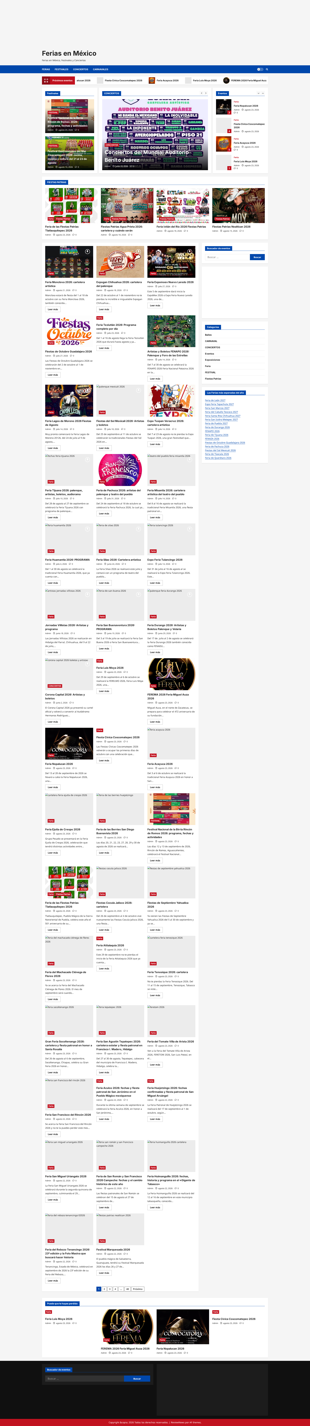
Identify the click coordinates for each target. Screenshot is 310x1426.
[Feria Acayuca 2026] (171, 744)
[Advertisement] (97, 22)
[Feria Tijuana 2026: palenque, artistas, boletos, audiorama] (69, 470)
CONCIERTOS (80, 69)
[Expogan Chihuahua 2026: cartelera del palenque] (120, 262)
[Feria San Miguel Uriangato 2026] (69, 1156)
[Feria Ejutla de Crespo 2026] (69, 809)
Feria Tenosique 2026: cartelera (167, 972)
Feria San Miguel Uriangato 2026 (65, 1176)
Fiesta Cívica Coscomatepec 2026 (90, 80)
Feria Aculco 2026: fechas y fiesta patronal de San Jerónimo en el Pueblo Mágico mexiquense (117, 1091)
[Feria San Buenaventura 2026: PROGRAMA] (120, 605)
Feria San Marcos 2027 (217, 408)
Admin (107, 166)
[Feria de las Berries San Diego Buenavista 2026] (120, 809)
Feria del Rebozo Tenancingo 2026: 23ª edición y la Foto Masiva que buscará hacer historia (67, 1253)
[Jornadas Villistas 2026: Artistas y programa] (69, 605)
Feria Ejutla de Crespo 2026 (62, 829)
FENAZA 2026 (212, 438)
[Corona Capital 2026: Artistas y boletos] (69, 674)
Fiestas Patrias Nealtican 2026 (231, 226)
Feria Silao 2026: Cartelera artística (118, 559)
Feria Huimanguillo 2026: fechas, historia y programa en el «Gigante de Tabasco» (171, 1180)
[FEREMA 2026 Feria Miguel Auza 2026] (171, 674)
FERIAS (46, 69)
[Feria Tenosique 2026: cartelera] (171, 952)
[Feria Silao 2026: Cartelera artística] (120, 539)
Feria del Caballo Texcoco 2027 (221, 411)
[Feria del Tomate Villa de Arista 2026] (171, 1021)
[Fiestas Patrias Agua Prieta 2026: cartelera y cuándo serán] (127, 205)
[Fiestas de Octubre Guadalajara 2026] (69, 331)
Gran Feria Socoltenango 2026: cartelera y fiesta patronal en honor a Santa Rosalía (68, 1045)
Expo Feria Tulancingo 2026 (164, 559)
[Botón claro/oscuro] (260, 69)
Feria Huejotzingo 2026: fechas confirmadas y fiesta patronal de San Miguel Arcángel (170, 1091)
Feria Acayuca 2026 (134, 80)
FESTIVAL (53, 112)
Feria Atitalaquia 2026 (110, 945)
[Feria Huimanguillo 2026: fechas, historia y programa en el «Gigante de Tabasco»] (171, 1156)
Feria (236, 101)
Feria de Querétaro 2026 (218, 457)
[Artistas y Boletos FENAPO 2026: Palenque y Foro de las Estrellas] (171, 331)
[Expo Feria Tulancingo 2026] (171, 539)
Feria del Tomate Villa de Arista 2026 (170, 1041)
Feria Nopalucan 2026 (266, 80)
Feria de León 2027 (215, 400)
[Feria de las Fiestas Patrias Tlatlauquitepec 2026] (71, 205)
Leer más (54, 310)
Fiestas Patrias (63, 218)
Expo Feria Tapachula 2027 (219, 404)
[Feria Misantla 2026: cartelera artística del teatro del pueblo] (171, 470)
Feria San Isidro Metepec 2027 (221, 419)
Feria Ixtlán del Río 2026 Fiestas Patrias (181, 226)
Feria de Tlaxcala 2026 (217, 453)
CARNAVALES (100, 69)
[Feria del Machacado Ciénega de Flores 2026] (69, 952)
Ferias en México (69, 53)
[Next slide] (206, 93)
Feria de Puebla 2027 (216, 423)
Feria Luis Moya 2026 (171, 80)
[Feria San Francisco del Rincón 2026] (69, 1094)
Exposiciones (212, 359)
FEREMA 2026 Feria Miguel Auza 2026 (219, 80)
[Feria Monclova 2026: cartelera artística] (69, 262)
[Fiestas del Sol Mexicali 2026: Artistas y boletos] (120, 401)
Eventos (209, 353)
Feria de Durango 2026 (217, 427)
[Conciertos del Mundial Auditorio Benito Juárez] (155, 134)
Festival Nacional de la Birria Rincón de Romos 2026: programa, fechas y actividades (68, 121)
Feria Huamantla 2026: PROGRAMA (67, 559)
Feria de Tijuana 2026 (216, 434)
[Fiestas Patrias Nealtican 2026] (238, 205)
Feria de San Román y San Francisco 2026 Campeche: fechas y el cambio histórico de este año (119, 1180)
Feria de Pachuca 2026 (217, 446)
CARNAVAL (211, 341)
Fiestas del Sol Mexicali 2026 (220, 450)
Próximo (138, 1289)
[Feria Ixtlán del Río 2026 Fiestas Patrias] (183, 205)
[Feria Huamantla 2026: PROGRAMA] (69, 539)
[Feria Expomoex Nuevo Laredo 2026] (171, 262)
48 (127, 1289)
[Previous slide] (202, 93)
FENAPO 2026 (212, 431)
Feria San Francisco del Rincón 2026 (68, 1114)
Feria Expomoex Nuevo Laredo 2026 (170, 282)
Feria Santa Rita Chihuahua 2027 (222, 415)
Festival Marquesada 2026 (113, 1249)
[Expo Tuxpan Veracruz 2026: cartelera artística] (171, 401)
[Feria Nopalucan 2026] (69, 744)
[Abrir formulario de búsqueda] (267, 69)
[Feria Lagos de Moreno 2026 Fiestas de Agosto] (69, 401)
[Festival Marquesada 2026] (120, 1229)
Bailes (208, 334)
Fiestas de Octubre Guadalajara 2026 (68, 351)
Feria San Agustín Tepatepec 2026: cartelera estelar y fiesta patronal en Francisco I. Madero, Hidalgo (119, 1045)
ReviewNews (178, 1422)
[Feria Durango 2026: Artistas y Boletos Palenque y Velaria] (171, 605)
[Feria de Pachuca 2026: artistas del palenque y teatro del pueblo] (120, 470)
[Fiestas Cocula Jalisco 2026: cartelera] (120, 882)
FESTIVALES (61, 69)
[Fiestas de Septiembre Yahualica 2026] (171, 882)
